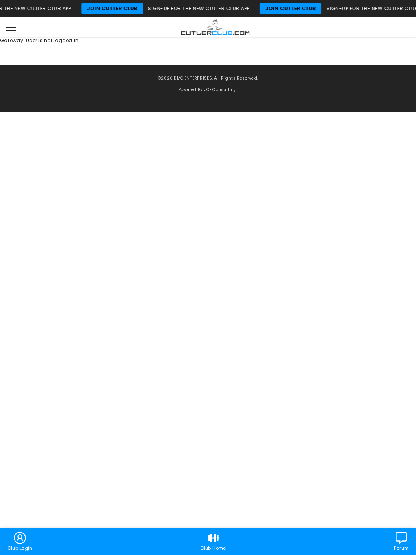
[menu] (11, 27)
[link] (19, 541)
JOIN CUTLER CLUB (101, 8)
